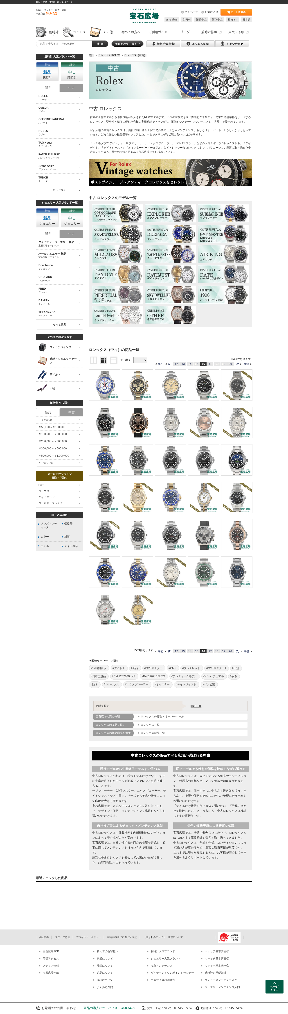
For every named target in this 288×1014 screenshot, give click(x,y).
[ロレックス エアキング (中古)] (223, 254)
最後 (246, 364)
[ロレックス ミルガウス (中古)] (117, 254)
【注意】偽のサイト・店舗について (163, 937)
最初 (160, 364)
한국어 (187, 19)
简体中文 (217, 19)
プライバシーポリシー (88, 937)
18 (216, 364)
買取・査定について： (160, 1008)
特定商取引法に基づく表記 (122, 937)
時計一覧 (196, 706)
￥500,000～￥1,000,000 (53, 455)
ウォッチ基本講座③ (217, 965)
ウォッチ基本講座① (217, 951)
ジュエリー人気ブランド (165, 958)
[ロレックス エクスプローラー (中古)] (170, 213)
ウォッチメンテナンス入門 (221, 980)
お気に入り (211, 12)
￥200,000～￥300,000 (52, 441)
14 (189, 364)
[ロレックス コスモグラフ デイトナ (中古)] (117, 213)
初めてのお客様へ (107, 951)
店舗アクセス (51, 958)
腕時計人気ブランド (163, 951)
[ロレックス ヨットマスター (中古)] (170, 254)
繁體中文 (201, 19)
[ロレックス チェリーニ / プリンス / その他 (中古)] (170, 315)
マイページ (191, 12)
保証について (105, 980)
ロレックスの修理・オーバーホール (162, 716)
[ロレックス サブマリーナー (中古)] (223, 213)
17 (210, 364)
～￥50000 (45, 419)
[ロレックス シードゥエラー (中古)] (117, 234)
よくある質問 (105, 987)
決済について (105, 958)
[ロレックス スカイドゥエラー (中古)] (170, 295)
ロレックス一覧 (150, 724)
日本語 (246, 19)
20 (230, 364)
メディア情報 (51, 965)
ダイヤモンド (46, 497)
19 (223, 364)
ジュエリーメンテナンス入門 (222, 987)
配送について (105, 965)
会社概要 (44, 937)
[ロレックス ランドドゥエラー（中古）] (117, 315)
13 (183, 364)
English (232, 19)
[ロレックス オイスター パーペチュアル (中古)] (117, 295)
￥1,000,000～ (47, 463)
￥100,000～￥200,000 (52, 434)
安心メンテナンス (161, 965)
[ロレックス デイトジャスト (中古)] (170, 274)
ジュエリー (45, 491)
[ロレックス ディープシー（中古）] (170, 234)
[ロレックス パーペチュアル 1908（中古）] (223, 295)
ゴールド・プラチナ (50, 503)
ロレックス (97, 121)
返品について (105, 972)
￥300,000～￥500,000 (52, 448)
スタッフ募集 (62, 937)
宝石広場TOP (51, 951)
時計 (41, 485)
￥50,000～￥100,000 (51, 427)
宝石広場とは (51, 972)
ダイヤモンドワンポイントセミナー (172, 972)
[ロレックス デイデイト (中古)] (117, 274)
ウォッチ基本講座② (217, 958)
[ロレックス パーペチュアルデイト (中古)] (223, 274)
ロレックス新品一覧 (153, 733)
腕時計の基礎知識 (215, 972)
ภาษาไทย (172, 19)
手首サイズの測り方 (163, 980)
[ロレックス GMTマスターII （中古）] (223, 234)
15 (196, 364)
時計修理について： (213, 1008)
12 (176, 364)
